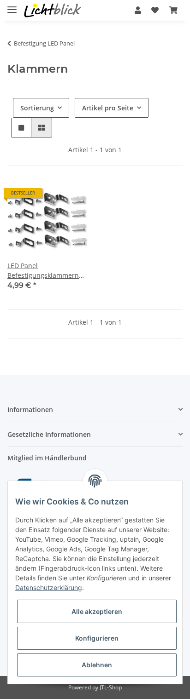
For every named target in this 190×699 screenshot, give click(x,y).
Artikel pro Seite (107, 107)
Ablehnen (97, 665)
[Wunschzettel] (155, 10)
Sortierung (37, 107)
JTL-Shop (111, 687)
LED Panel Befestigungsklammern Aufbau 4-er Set (43, 270)
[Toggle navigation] (12, 5)
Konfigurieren (97, 638)
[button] (138, 10)
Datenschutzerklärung (48, 587)
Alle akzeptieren (96, 611)
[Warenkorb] (173, 10)
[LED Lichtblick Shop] (52, 10)
